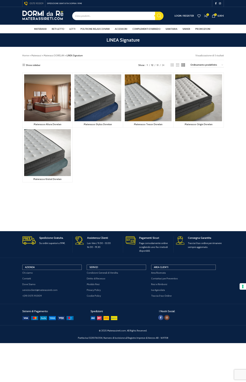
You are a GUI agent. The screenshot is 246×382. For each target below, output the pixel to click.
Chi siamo (27, 272)
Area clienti (161, 267)
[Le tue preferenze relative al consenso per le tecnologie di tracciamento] (243, 286)
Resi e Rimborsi (159, 284)
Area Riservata (158, 272)
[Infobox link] (46, 240)
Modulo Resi (93, 284)
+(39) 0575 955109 (32, 295)
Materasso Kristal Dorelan (47, 179)
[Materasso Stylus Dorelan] (97, 97)
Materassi (36, 55)
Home (25, 55)
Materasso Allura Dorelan (47, 124)
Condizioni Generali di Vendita (102, 272)
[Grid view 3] (177, 65)
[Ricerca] (159, 16)
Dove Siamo (29, 284)
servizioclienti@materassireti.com (39, 290)
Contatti (26, 278)
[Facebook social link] (216, 3)
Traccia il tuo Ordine (161, 295)
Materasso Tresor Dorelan (148, 124)
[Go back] (102, 40)
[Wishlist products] (199, 16)
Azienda (30, 267)
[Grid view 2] (172, 65)
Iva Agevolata (158, 290)
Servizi (93, 267)
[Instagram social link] (220, 3)
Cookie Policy (94, 295)
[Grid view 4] (183, 65)
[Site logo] (43, 15)
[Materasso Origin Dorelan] (198, 97)
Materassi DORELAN (54, 55)
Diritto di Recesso (96, 278)
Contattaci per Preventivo (164, 278)
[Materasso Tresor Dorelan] (148, 97)
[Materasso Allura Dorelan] (47, 97)
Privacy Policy (94, 290)
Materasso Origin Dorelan (199, 124)
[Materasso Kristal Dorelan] (47, 152)
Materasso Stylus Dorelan (98, 124)
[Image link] (48, 317)
